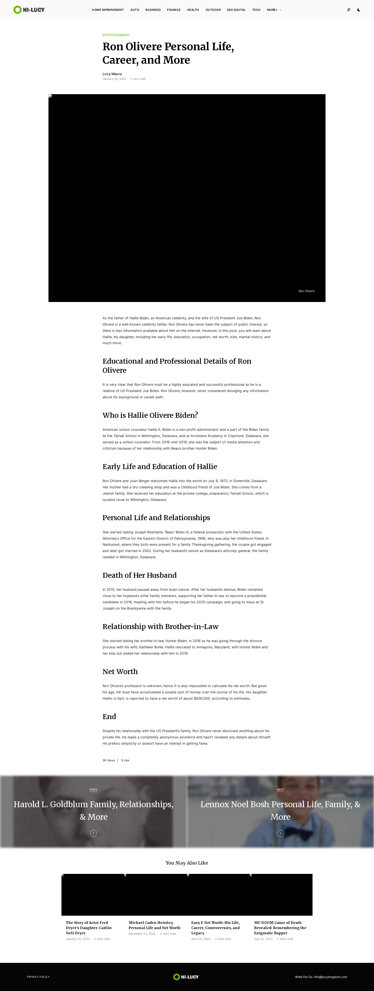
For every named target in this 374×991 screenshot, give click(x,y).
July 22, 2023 (263, 939)
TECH (256, 9)
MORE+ (272, 9)
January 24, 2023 (77, 939)
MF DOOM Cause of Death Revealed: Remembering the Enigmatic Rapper (280, 927)
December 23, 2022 (142, 933)
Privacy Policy (38, 976)
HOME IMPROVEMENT (108, 9)
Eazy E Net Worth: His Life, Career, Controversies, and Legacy (215, 927)
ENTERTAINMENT (116, 35)
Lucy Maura (112, 74)
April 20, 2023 (200, 939)
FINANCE (174, 9)
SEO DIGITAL (236, 9)
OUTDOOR (213, 9)
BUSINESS (153, 9)
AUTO (135, 9)
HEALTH (193, 9)
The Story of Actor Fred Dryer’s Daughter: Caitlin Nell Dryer (89, 927)
